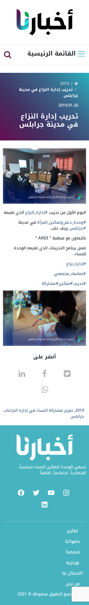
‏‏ (76, 83)
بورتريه (72, 562)
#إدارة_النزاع (36, 212)
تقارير (72, 531)
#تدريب (79, 283)
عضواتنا (72, 541)
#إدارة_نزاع (76, 264)
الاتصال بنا (72, 573)
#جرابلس (77, 228)
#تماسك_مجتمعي (70, 273)
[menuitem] (21, 493)
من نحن (73, 584)
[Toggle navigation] (81, 54)
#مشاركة (50, 283)
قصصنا (73, 552)
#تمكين (66, 283)
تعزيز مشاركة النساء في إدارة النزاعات (38, 410)
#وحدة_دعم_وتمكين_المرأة (61, 222)
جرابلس (77, 416)
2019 (64, 83)
